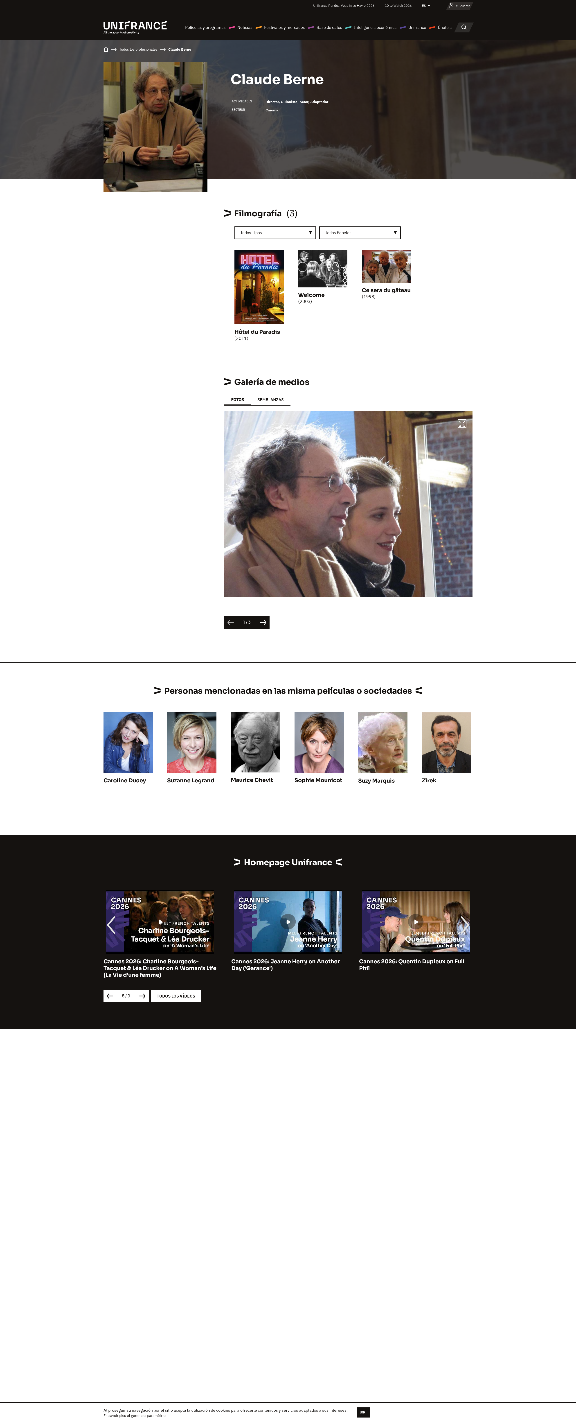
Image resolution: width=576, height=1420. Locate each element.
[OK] (363, 1412)
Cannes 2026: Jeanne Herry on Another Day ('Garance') (158, 965)
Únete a (445, 27)
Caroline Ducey (125, 780)
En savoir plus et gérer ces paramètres (135, 1415)
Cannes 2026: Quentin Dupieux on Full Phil (284, 965)
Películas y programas (205, 27)
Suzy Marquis (376, 780)
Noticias (244, 27)
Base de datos (329, 27)
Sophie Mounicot (318, 780)
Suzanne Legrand (190, 780)
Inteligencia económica (375, 27)
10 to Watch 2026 (398, 5)
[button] (462, 424)
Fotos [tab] (237, 399)
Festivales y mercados (284, 27)
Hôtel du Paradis (257, 332)
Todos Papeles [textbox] (338, 232)
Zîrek (429, 780)
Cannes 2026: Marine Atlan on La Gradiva (415, 961)
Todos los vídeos (176, 996)
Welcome (311, 295)
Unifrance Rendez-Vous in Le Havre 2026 (344, 5)
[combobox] (275, 232)
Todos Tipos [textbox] (251, 232)
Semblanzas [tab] (270, 399)
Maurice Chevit (252, 780)
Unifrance (417, 27)
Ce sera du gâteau (386, 290)
